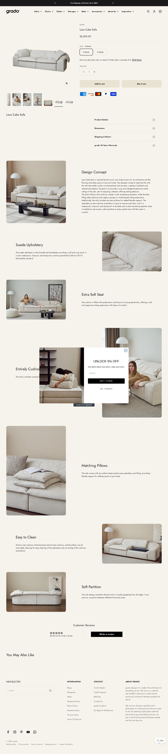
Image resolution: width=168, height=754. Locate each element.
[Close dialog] (125, 350)
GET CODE (106, 381)
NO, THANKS (106, 389)
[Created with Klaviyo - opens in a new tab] (84, 404)
